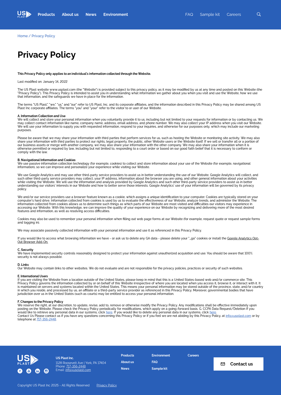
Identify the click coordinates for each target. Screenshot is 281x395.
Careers (234, 14)
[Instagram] (46, 371)
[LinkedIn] (37, 371)
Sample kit (210, 14)
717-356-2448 (46, 319)
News (91, 14)
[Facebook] (20, 371)
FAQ (189, 14)
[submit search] (258, 14)
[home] (25, 14)
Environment (115, 14)
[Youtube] (28, 371)
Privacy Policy (107, 385)
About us (70, 14)
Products (46, 14)
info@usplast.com (238, 316)
